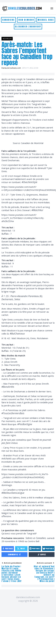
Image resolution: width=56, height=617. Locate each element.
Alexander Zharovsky (28, 26)
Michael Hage (46, 19)
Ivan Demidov (26, 19)
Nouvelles (7, 39)
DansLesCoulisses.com (11, 68)
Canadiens (8, 19)
